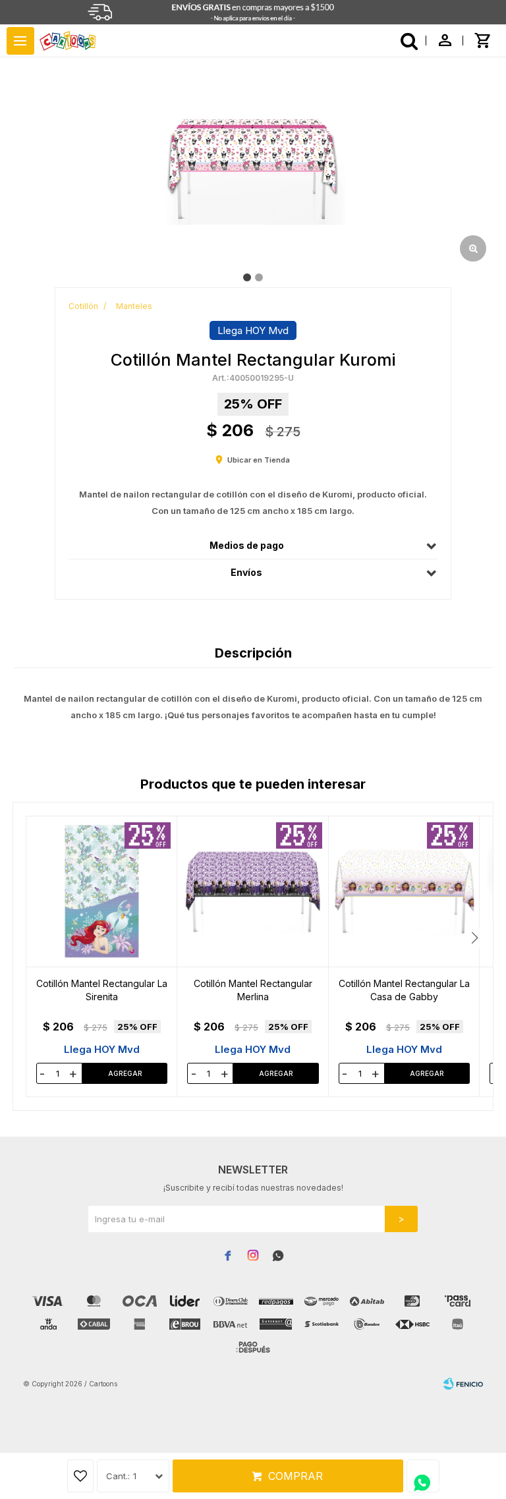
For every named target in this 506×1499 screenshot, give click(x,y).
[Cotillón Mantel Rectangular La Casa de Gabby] (404, 891)
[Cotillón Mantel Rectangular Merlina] (252, 891)
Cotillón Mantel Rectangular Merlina (253, 990)
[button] (474, 937)
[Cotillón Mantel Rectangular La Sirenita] (101, 891)
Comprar (295, 1476)
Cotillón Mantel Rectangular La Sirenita (101, 990)
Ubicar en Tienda (258, 460)
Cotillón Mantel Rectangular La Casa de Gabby (404, 990)
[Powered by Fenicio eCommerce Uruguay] (463, 1384)
